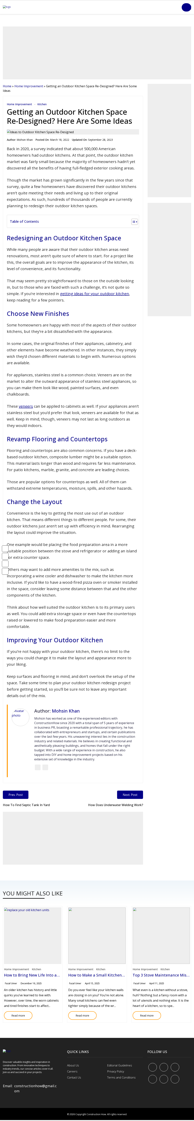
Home (7, 86)
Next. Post (130, 795)
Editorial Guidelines (119, 1065)
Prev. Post (16, 795)
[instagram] (175, 1079)
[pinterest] (175, 1067)
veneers (26, 406)
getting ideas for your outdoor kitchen (94, 293)
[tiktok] (164, 1079)
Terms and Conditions (121, 1077)
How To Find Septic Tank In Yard (26, 805)
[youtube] (152, 1079)
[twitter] (164, 1067)
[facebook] (152, 1067)
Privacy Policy (115, 1071)
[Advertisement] (97, 52)
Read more (14, 1014)
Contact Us (74, 1077)
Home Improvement (28, 86)
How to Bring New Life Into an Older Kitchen (44, 975)
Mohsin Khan (25, 139)
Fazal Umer (11, 983)
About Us (73, 1065)
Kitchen (42, 104)
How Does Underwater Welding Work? (115, 805)
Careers (72, 1071)
